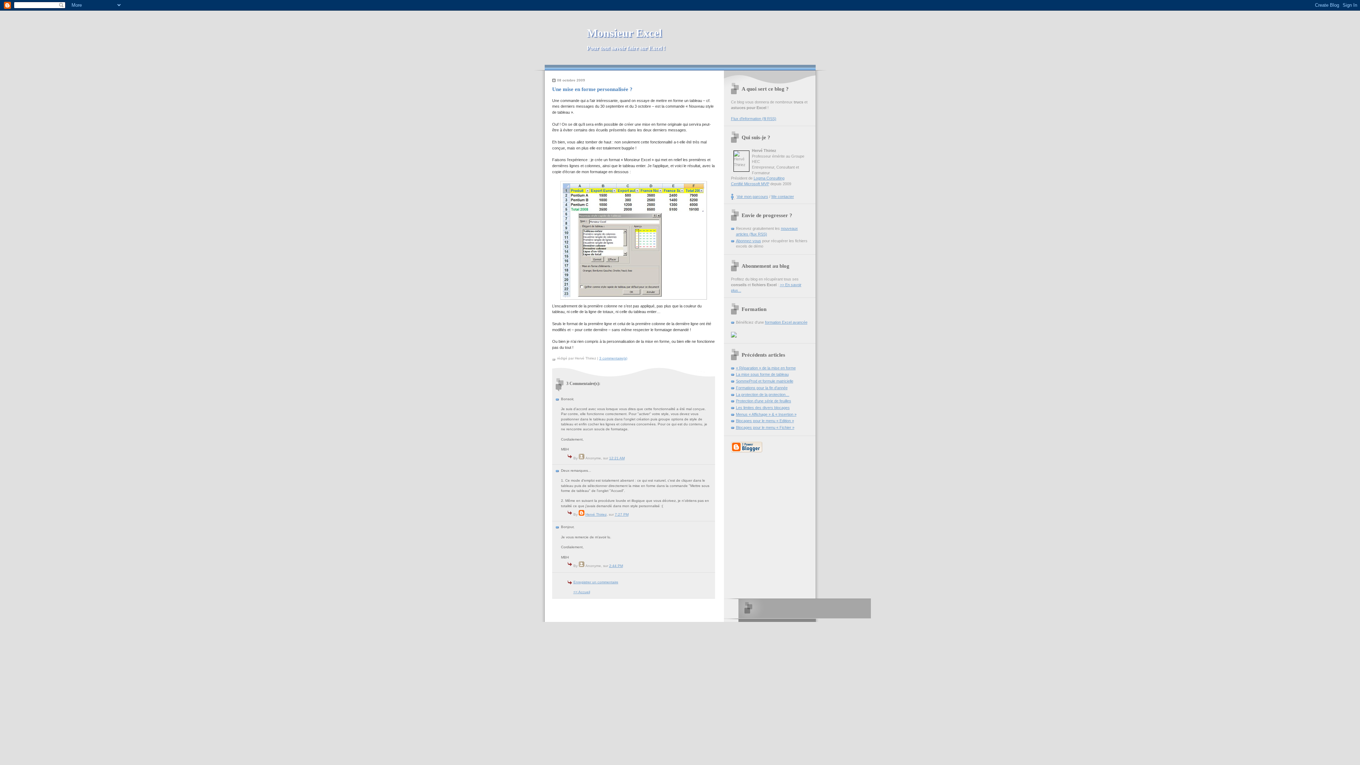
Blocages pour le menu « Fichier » (765, 427)
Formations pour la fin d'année (762, 388)
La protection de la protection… (762, 394)
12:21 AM (617, 458)
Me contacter (782, 196)
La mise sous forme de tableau (762, 374)
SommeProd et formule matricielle (764, 381)
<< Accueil (581, 592)
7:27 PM (622, 514)
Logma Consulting (769, 178)
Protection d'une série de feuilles (763, 401)
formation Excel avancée (786, 322)
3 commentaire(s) (613, 358)
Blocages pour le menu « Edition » (765, 421)
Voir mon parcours (752, 196)
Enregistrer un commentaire (595, 582)
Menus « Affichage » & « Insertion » (766, 414)
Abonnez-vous (748, 241)
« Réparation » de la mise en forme (766, 368)
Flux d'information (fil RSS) (753, 119)
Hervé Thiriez (596, 514)
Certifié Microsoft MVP (750, 184)
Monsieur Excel (626, 39)
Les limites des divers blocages (763, 408)
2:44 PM (616, 566)
